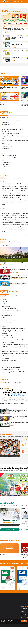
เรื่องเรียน (10, 242)
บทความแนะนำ (4, 379)
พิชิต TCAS (24, 508)
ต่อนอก (15, 242)
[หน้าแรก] (3, 1)
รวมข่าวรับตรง (13, 47)
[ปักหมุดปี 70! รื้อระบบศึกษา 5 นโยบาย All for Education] (5, 424)
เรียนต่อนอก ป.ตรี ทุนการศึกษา (18, 278)
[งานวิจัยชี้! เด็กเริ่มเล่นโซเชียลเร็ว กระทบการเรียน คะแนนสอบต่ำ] (5, 411)
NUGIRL (11, 296)
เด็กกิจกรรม (20, 242)
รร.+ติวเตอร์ (7, 178)
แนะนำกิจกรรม (15, 284)
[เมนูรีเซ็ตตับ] (9, 548)
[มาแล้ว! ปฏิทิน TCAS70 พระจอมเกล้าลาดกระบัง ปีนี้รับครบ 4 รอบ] (7, 37)
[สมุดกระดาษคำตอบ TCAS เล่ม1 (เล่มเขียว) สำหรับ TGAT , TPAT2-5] (7, 576)
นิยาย (11, 1)
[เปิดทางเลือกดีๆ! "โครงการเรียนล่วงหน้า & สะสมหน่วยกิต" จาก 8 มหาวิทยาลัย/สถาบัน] (5, 283)
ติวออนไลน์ (3, 3)
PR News (7, 32)
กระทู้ (8, 1)
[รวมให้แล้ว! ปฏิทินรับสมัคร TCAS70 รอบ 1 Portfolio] (7, 59)
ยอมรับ (24, 620)
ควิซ (19, 1)
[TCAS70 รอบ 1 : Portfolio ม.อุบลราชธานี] (7, 52)
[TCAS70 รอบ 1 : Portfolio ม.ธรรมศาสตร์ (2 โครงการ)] (5, 271)
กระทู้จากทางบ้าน (4, 293)
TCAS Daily (13, 60)
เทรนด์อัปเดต (7, 382)
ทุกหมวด (2, 178)
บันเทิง (16, 296)
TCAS (22, 1)
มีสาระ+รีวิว (19, 178)
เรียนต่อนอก (13, 178)
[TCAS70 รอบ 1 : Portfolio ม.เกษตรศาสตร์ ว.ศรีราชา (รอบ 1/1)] (7, 44)
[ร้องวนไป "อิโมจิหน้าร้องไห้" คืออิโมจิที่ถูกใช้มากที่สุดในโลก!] (5, 418)
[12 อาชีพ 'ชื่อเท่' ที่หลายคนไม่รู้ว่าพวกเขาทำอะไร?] (9, 81)
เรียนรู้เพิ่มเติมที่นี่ (8, 622)
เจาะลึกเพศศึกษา (15, 382)
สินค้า (7, 3)
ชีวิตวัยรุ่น (7, 296)
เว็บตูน (15, 1)
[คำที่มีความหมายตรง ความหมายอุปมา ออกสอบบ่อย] (9, 96)
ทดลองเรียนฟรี (10, 529)
